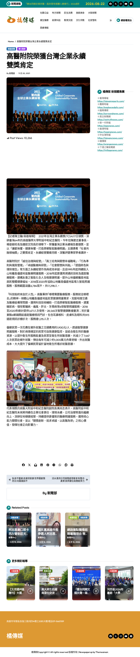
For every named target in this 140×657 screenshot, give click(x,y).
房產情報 (44, 27)
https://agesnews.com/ (108, 125)
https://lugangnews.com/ (109, 131)
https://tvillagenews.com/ (110, 150)
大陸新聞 (92, 12)
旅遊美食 (80, 12)
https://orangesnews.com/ (110, 144)
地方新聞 (56, 12)
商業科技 (56, 20)
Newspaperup (85, 652)
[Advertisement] (49, 159)
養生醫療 (44, 20)
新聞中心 (12, 537)
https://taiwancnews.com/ (110, 138)
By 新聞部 (11, 73)
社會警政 (92, 20)
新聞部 (52, 493)
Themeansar (102, 652)
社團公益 (44, 12)
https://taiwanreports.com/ (110, 101)
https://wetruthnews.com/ (110, 119)
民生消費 (68, 12)
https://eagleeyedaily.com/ (110, 107)
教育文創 (68, 20)
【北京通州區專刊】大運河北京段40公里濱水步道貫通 (17, 595)
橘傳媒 (15, 635)
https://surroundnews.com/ (110, 113)
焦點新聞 (11, 49)
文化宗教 (80, 20)
